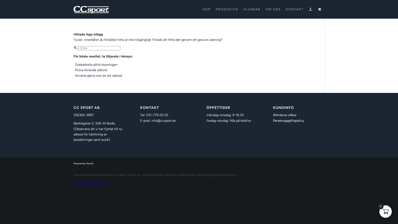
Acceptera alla (97, 183)
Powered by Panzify (84, 163)
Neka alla (80, 183)
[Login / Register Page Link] (310, 10)
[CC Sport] (91, 9)
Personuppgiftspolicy (288, 121)
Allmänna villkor (284, 115)
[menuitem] (206, 9)
